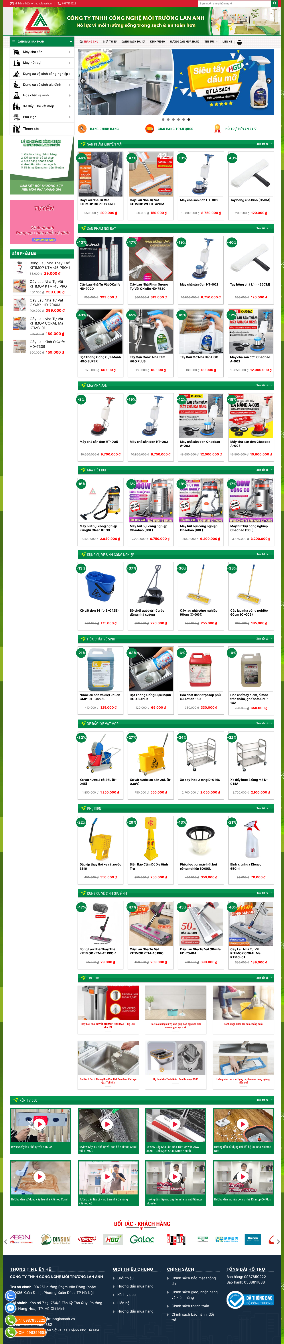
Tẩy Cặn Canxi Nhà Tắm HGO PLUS (147, 359)
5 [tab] (183, 119)
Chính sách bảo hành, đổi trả (193, 1317)
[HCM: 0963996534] (11, 1332)
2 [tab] (168, 119)
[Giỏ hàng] (239, 42)
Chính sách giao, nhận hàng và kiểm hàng (195, 1295)
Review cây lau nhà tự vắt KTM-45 (31, 1147)
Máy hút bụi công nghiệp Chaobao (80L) (148, 528)
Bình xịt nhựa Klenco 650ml (246, 866)
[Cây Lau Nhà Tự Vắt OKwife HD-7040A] (201, 924)
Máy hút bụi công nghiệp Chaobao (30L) (249, 528)
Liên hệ (227, 41)
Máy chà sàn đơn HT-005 (99, 441)
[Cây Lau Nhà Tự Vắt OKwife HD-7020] (101, 259)
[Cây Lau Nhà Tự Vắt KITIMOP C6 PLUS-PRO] (101, 174)
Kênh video (157, 41)
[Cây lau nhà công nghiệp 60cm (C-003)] (251, 585)
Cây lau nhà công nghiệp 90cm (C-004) (198, 612)
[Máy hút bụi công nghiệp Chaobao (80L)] (151, 500)
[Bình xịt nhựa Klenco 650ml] (251, 839)
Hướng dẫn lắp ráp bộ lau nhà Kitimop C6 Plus (242, 1199)
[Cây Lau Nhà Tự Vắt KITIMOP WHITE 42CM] (151, 174)
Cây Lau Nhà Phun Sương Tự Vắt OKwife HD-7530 (149, 286)
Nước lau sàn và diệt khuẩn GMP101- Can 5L (100, 697)
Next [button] (268, 81)
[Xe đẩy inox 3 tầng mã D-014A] (251, 754)
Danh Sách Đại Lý (133, 41)
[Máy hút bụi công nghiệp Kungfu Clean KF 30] (101, 500)
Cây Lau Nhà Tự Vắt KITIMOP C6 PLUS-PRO (97, 202)
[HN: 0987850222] (11, 1320)
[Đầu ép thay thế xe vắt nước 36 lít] (101, 839)
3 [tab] (173, 119)
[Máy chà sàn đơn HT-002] (201, 174)
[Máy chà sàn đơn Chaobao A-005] (251, 416)
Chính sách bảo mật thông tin (194, 1281)
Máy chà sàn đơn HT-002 (199, 200)
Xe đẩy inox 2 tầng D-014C (200, 780)
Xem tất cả (262, 144)
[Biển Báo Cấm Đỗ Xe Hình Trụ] (151, 839)
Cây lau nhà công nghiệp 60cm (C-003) (249, 612)
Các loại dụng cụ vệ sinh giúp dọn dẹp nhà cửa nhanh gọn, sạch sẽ (176, 1026)
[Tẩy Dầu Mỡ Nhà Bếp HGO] (201, 331)
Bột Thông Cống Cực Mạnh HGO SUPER (100, 359)
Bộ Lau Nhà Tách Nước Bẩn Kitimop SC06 (175, 1079)
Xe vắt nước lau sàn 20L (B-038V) (151, 782)
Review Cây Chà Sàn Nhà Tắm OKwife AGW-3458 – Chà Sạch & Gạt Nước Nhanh (173, 1149)
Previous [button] (83, 81)
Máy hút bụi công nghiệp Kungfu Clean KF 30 (98, 528)
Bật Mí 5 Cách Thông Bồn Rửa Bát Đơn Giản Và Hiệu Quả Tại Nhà (108, 1081)
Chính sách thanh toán (190, 1306)
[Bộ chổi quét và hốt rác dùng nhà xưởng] (151, 585)
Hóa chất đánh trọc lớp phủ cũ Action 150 (200, 697)
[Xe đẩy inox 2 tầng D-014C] (201, 754)
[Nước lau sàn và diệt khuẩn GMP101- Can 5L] (101, 669)
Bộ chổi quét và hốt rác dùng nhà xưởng (147, 612)
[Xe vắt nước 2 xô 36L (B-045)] (101, 754)
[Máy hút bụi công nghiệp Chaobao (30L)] (251, 500)
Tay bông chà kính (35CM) (250, 200)
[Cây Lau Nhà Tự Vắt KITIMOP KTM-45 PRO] (151, 924)
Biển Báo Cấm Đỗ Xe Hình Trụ (149, 866)
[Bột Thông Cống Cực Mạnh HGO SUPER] (101, 331)
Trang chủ (91, 41)
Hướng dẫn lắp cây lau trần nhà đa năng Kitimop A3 (103, 1201)
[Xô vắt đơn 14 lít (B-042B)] (101, 585)
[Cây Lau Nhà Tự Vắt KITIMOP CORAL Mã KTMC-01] (251, 924)
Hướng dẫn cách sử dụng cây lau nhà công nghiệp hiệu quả (243, 1081)
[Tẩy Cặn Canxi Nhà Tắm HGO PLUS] (151, 331)
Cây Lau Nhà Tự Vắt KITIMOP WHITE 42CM (147, 202)
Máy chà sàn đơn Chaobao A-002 (250, 359)
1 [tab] (163, 119)
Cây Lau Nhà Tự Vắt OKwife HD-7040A (200, 951)
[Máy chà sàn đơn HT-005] (101, 416)
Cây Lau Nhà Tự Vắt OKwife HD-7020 (100, 286)
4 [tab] (178, 119)
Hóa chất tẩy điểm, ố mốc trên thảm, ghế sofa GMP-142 (249, 699)
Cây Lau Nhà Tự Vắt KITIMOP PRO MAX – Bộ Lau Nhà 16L (108, 1026)
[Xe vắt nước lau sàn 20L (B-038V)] (151, 754)
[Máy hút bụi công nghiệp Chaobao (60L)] (201, 500)
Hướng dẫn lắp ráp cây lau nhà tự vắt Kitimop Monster (174, 1201)
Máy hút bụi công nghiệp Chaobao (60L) (198, 528)
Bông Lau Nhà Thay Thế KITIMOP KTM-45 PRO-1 (98, 951)
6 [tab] (188, 119)
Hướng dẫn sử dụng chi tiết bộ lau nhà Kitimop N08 (242, 1149)
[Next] (273, 187)
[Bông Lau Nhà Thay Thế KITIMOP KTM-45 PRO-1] (101, 924)
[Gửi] (274, 3)
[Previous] (78, 187)
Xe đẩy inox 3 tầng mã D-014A (249, 782)
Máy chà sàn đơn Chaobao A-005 (250, 443)
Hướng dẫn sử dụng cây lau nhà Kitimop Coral (39, 1199)
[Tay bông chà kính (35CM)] (251, 174)
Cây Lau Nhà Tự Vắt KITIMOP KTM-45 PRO (147, 951)
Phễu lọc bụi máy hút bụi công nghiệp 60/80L (198, 866)
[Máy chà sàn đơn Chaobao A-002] (251, 331)
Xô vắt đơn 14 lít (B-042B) (99, 610)
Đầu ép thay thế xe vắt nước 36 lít (100, 866)
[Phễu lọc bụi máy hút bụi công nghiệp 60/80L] (201, 839)
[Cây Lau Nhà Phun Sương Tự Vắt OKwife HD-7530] (151, 259)
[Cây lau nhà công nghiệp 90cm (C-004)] (201, 585)
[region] (176, 82)
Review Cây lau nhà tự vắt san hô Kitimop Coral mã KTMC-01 (107, 1149)
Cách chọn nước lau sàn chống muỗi (243, 1024)
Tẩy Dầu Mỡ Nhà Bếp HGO (199, 357)
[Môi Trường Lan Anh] (146, 21)
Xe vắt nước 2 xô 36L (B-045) (98, 782)
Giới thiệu (110, 41)
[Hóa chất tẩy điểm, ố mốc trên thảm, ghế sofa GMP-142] (251, 669)
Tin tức (210, 41)
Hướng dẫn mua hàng (185, 41)
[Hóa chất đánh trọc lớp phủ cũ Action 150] (201, 669)
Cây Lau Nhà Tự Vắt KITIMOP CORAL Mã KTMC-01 (245, 953)
